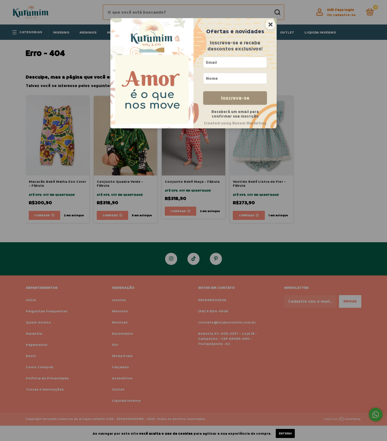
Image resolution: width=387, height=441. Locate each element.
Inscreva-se (235, 98)
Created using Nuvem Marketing (235, 123)
